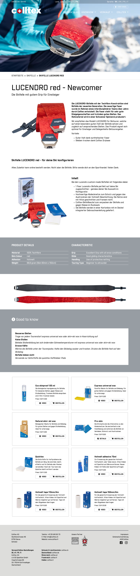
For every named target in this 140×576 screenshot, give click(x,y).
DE (65, 2)
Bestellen (59, 403)
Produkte (69, 12)
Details (102, 439)
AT (69, 2)
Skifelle (31, 76)
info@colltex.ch (52, 537)
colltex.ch (64, 550)
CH (61, 2)
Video (43, 403)
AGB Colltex (124, 539)
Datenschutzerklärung (120, 537)
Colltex (122, 12)
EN (120, 2)
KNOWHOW (87, 12)
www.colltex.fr (53, 539)
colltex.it (50, 560)
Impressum (124, 534)
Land (57, 2)
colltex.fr (54, 557)
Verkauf (105, 12)
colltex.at (54, 555)
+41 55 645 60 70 (54, 534)
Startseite (17, 76)
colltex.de (55, 553)
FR (77, 2)
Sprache (110, 2)
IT (73, 2)
